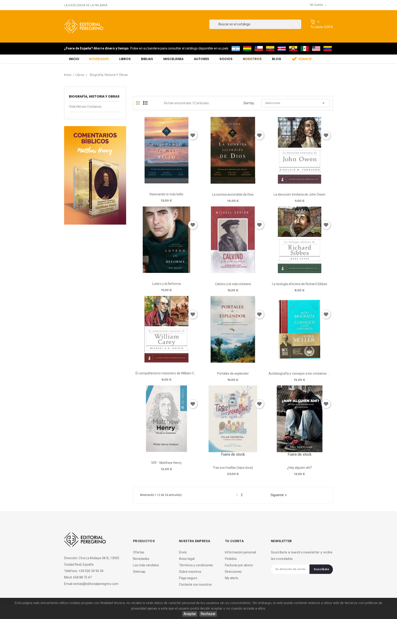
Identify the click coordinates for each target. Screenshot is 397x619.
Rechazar (208, 614)
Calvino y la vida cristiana (233, 284)
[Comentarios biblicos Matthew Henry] (95, 175)
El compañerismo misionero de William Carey (166, 373)
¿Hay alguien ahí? (299, 467)
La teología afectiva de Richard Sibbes (299, 284)
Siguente (279, 495)
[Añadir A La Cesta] (153, 182)
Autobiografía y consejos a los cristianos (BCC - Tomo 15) (300, 373)
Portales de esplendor (233, 373)
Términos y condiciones (196, 565)
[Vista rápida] (166, 182)
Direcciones (233, 571)
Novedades (141, 559)
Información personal (240, 552)
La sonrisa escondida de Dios (233, 194)
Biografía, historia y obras (94, 96)
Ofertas (138, 552)
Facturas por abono (239, 565)
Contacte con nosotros (195, 584)
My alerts (231, 578)
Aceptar (190, 614)
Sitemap (139, 571)
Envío (183, 552)
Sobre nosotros (190, 571)
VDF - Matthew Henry (166, 463)
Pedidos (231, 559)
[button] (321, 24)
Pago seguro (188, 578)
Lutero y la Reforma (166, 284)
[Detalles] (179, 182)
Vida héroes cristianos (85, 106)
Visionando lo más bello (166, 194)
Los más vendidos (146, 565)
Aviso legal (187, 559)
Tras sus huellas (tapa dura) (233, 467)
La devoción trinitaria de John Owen (299, 194)
